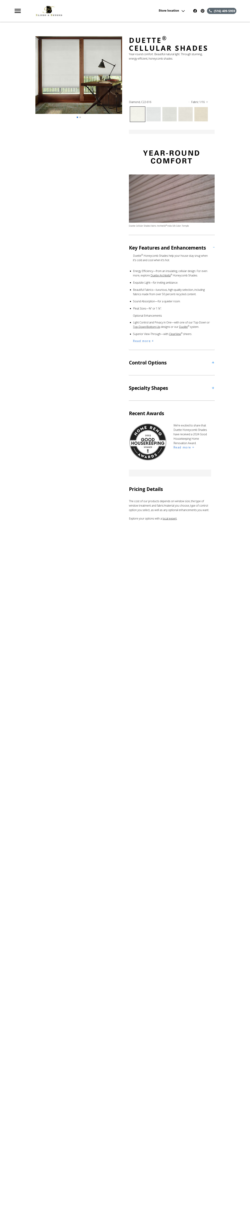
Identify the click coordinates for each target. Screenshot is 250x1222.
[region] (78, 78)
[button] (18, 11)
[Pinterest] (202, 11)
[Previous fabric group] (189, 102)
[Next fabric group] (207, 102)
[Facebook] (195, 11)
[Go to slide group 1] (77, 117)
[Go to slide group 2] (80, 117)
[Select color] (137, 114)
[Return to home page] (80, 11)
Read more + (143, 341)
